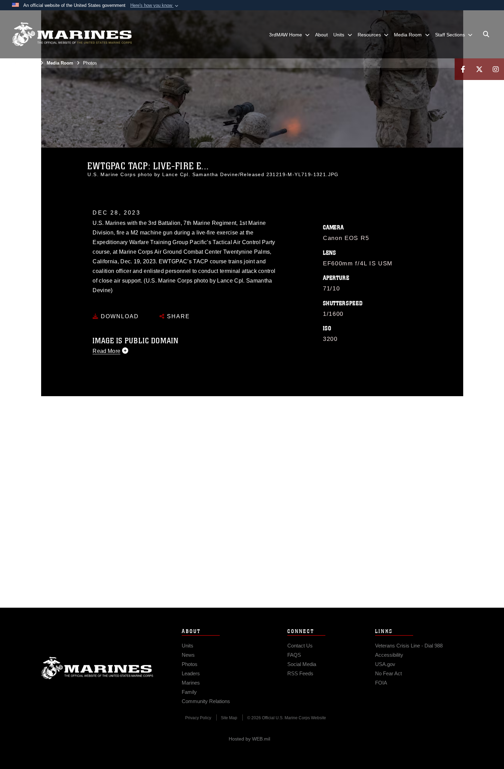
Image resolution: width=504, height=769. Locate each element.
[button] (155, 5)
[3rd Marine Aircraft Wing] (72, 34)
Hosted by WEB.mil (249, 739)
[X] (479, 69)
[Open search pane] (486, 34)
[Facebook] (463, 69)
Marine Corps (97, 668)
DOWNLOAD (119, 316)
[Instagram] (496, 69)
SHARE (177, 316)
